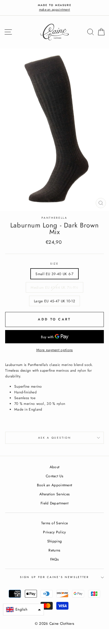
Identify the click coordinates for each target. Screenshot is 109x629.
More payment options (54, 349)
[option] (54, 7)
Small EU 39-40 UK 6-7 (54, 273)
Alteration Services (54, 494)
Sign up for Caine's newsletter (54, 577)
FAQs (54, 559)
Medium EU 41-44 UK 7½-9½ (54, 287)
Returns (54, 550)
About (55, 466)
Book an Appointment (54, 485)
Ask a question (54, 438)
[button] (23, 609)
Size (54, 263)
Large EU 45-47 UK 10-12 (54, 300)
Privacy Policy (54, 532)
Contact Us (54, 475)
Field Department (54, 503)
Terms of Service (54, 523)
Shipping (54, 541)
